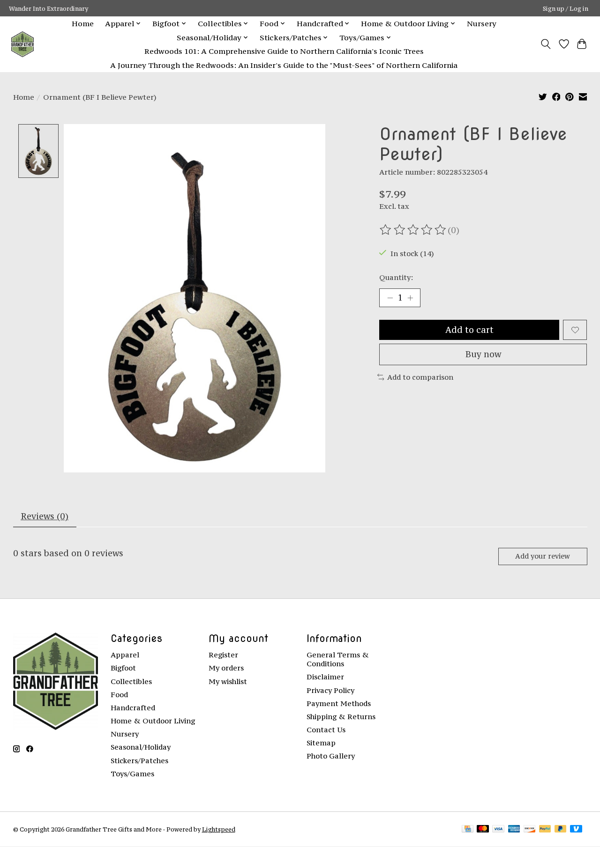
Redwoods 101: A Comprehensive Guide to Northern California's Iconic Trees (284, 51)
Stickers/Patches (139, 760)
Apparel (125, 654)
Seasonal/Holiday (141, 747)
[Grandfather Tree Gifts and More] (22, 44)
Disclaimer (325, 676)
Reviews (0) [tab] (44, 516)
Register (223, 654)
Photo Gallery (331, 755)
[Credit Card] (467, 829)
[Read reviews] (413, 230)
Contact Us (326, 729)
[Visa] (498, 829)
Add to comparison (420, 377)
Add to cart (469, 329)
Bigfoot (123, 667)
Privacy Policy (330, 690)
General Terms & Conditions (338, 659)
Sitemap (321, 742)
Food (119, 694)
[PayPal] (545, 829)
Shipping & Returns (341, 716)
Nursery (481, 23)
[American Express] (514, 829)
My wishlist (228, 681)
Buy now (483, 354)
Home (83, 23)
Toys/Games (132, 773)
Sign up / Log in (565, 8)
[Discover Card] (530, 829)
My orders (226, 667)
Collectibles (131, 681)
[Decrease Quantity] (390, 297)
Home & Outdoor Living (153, 720)
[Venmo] (576, 829)
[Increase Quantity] (410, 297)
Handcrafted (133, 707)
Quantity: (396, 277)
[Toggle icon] (545, 44)
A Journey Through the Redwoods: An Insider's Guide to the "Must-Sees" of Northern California (284, 65)
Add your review (542, 556)
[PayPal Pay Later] (561, 829)
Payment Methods (339, 703)
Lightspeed (218, 829)
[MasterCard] (483, 829)
